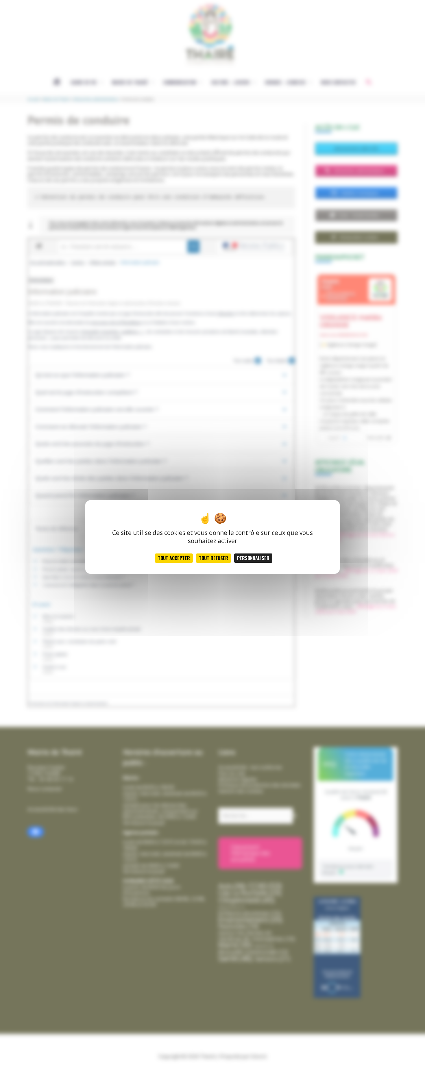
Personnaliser (253, 558)
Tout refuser (213, 558)
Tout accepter (174, 558)
